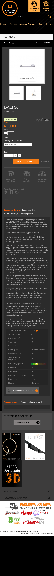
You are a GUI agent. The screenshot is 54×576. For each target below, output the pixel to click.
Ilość (6, 152)
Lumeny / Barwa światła (13, 141)
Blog (40, 24)
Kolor (6, 130)
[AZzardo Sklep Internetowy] (10, 8)
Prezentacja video (28, 210)
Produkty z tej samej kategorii (31, 402)
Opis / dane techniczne (12, 210)
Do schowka (44, 162)
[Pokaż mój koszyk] (46, 6)
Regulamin (4, 24)
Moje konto (10, 491)
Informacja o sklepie (15, 498)
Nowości (13, 24)
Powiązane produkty (11, 402)
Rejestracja (22, 24)
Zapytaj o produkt (26, 214)
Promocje (31, 24)
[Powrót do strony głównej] (4, 43)
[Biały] (5, 133)
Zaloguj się (34, 6)
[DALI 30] (16, 93)
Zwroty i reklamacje (11, 214)
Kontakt (49, 24)
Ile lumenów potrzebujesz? (23, 390)
